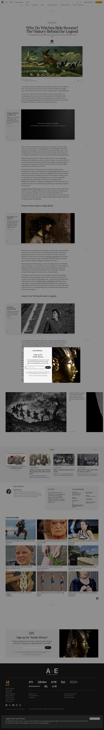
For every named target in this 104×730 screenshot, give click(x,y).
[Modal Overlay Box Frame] (52, 365)
